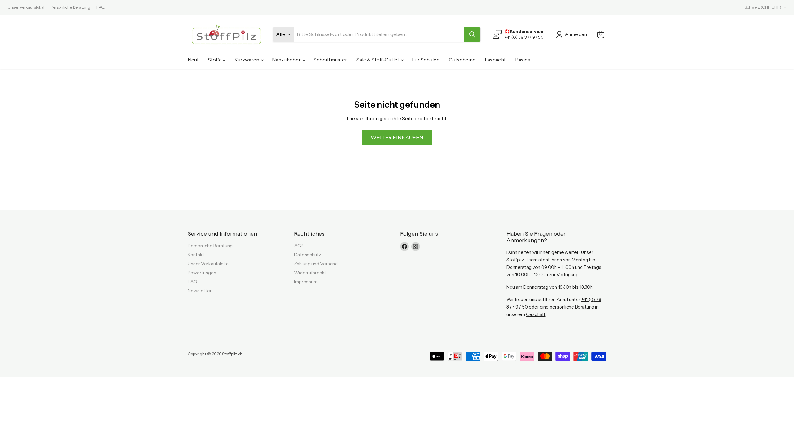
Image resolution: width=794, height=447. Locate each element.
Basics (522, 59)
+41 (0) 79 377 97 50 (524, 37)
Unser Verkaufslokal (26, 7)
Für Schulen (425, 59)
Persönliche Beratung (70, 7)
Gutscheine (462, 59)
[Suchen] (472, 34)
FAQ (100, 7)
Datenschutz (307, 255)
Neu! (193, 59)
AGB (299, 246)
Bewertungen (202, 273)
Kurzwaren (247, 59)
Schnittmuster (330, 59)
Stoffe (215, 59)
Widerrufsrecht (310, 273)
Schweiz (763, 7)
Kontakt (196, 255)
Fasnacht (495, 59)
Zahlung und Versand (316, 264)
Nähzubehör (287, 59)
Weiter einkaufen (397, 137)
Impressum (306, 282)
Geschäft (536, 314)
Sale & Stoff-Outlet (378, 59)
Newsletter (200, 291)
